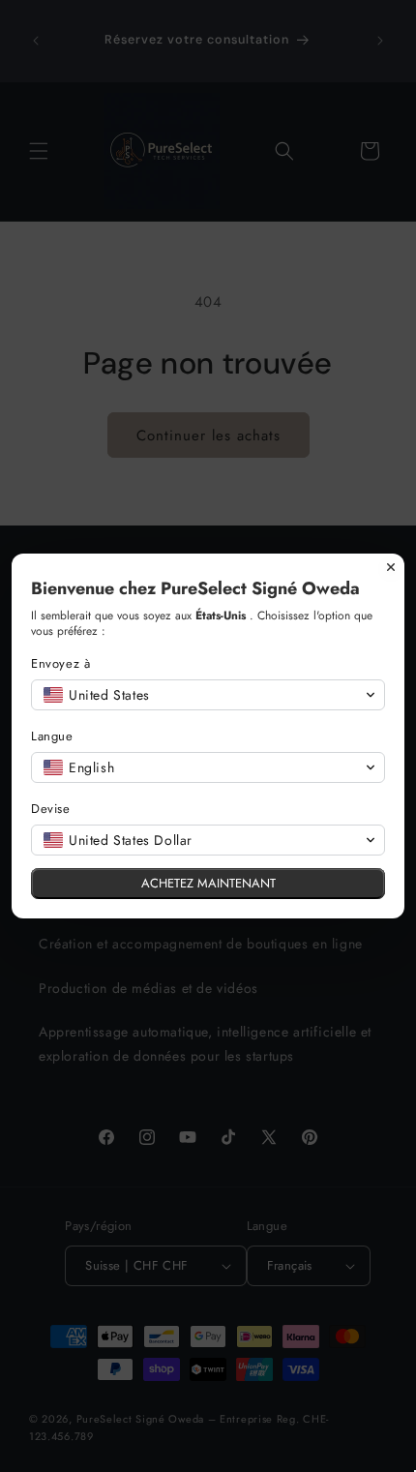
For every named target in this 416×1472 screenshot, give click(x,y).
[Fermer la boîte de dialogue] (391, 567)
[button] (208, 694)
